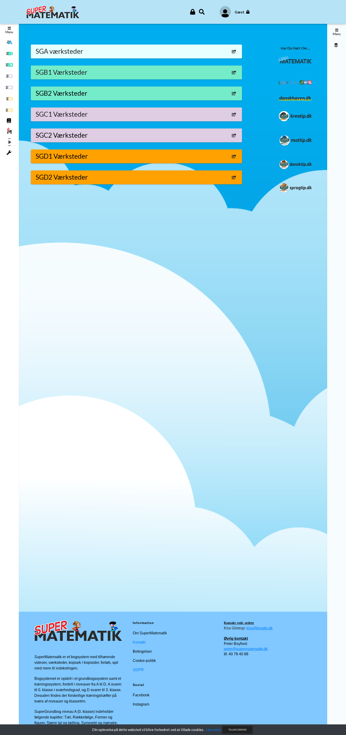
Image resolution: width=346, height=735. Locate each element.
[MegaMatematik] (295, 59)
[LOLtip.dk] (295, 82)
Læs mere (213, 729)
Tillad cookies (237, 729)
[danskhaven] (295, 98)
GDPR (138, 670)
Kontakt (139, 642)
